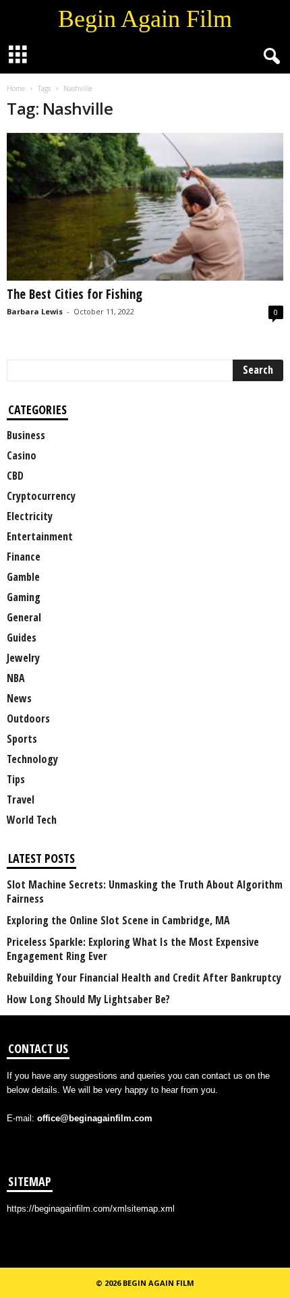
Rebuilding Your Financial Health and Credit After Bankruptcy (144, 978)
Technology (32, 759)
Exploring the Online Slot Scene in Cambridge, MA (118, 920)
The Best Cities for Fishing (74, 294)
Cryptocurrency (41, 495)
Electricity (30, 516)
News (19, 698)
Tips (16, 779)
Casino (21, 455)
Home (16, 88)
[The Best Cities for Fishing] (145, 207)
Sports (22, 738)
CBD (15, 475)
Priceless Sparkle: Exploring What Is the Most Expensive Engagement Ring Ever (133, 949)
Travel (20, 799)
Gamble (23, 576)
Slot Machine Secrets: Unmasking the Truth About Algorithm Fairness (145, 892)
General (24, 617)
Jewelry (23, 657)
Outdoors (28, 718)
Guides (21, 637)
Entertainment (40, 536)
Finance (23, 556)
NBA (16, 678)
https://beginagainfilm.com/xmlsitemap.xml (91, 1209)
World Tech (32, 819)
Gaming (23, 597)
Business (26, 435)
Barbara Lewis (35, 311)
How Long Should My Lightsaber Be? (88, 999)
